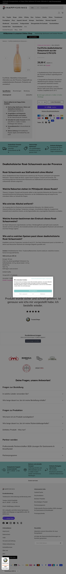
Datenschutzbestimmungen (38, 278)
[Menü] (8, 558)
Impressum (49, 278)
